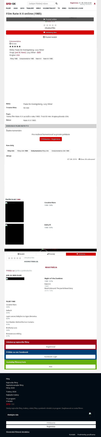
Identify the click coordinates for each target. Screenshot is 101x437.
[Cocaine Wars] (14, 212)
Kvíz (50, 366)
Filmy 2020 (10, 388)
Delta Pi (9, 310)
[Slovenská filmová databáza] (11, 3)
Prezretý (52, 254)
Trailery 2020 (11, 392)
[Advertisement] (50, 84)
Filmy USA (22, 151)
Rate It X (38, 59)
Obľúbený (81, 254)
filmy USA (40, 151)
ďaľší (39, 52)
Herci (38, 8)
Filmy (8, 8)
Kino (64, 8)
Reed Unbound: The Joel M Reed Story (59, 288)
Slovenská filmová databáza (17, 432)
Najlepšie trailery (12, 395)
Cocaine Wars (11, 305)
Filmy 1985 (14, 59)
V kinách (9, 401)
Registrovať (50, 347)
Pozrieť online (51, 19)
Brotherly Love (11, 328)
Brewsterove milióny (13, 334)
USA (18, 55)
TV (59, 8)
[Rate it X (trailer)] (50, 250)
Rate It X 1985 (48, 59)
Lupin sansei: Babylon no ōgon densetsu (21, 316)
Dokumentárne (15, 41)
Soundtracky (49, 8)
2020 (15, 8)
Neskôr (22, 254)
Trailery (30, 8)
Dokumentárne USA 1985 (60, 151)
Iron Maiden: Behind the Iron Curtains (20, 322)
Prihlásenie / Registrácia (50, 139)
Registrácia (74, 3)
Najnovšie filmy (12, 382)
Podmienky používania (86, 434)
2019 (22, 8)
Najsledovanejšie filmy (15, 385)
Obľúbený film (51, 32)
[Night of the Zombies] (15, 278)
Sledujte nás (13, 415)
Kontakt (72, 434)
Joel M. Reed (20, 52)
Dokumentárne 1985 (27, 59)
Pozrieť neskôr (51, 37)
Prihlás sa (10, 270)
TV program (10, 399)
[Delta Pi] (14, 235)
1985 (18, 199)
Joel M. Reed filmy (14, 275)
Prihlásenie (51, 423)
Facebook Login (50, 356)
